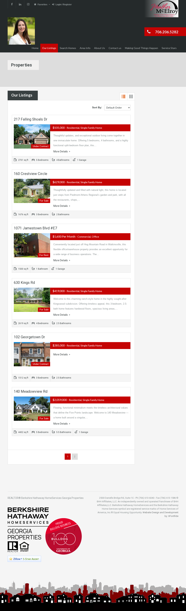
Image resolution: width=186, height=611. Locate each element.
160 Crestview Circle (30, 174)
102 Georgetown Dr (29, 337)
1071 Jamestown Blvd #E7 (35, 228)
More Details (60, 151)
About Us (99, 48)
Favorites (42, 4)
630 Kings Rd (24, 282)
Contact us (115, 48)
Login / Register (64, 4)
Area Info (85, 48)
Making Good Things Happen (141, 48)
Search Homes (68, 48)
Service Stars (169, 48)
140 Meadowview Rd (30, 391)
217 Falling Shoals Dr (30, 119)
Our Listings (49, 48)
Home (35, 48)
